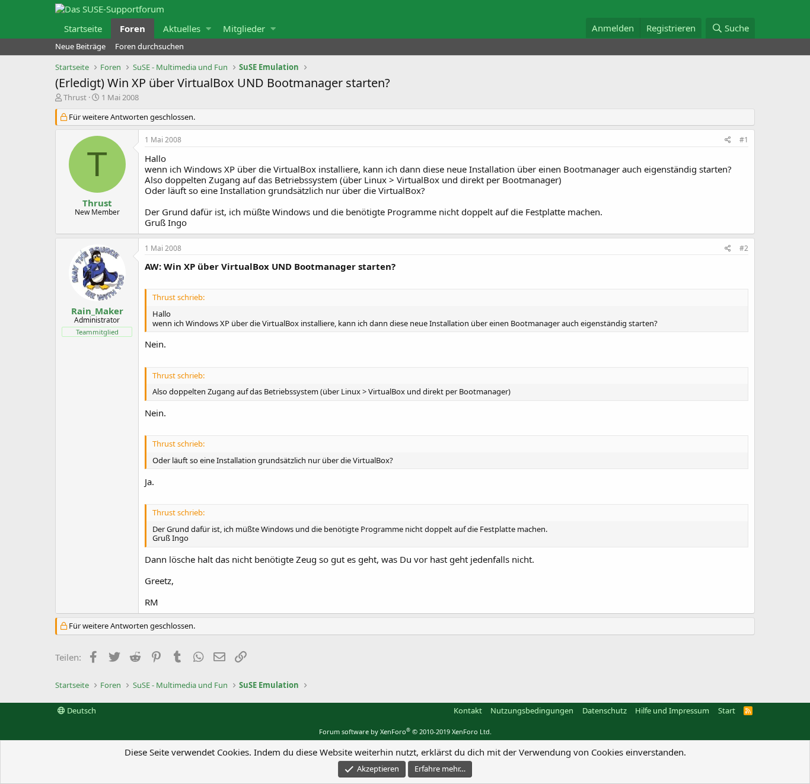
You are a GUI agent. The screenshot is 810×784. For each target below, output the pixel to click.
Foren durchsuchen (149, 46)
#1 (743, 140)
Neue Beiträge (80, 46)
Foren (132, 28)
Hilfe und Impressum (672, 710)
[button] (208, 28)
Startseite (83, 28)
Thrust (75, 97)
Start (726, 710)
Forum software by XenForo (405, 731)
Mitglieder (244, 28)
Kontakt (468, 710)
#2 (743, 248)
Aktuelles (181, 28)
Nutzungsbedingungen (531, 710)
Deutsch (80, 710)
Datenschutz (604, 710)
